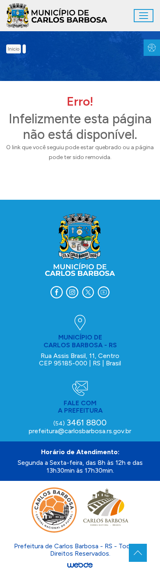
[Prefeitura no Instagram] (72, 292)
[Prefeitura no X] (88, 292)
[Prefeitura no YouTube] (103, 292)
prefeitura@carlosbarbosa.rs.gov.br (80, 431)
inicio (13, 49)
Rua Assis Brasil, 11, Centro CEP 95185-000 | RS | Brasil (80, 359)
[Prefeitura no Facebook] (56, 292)
